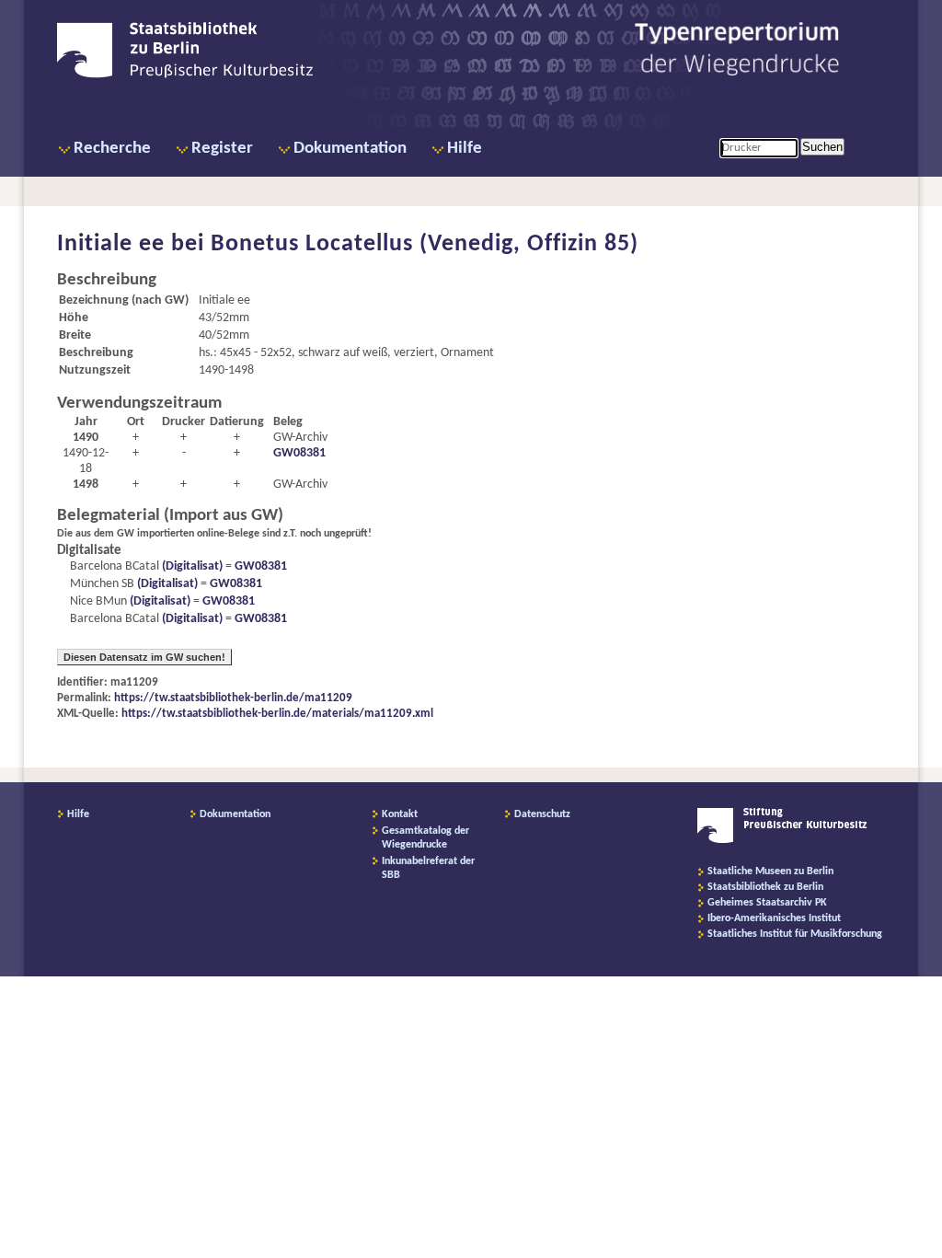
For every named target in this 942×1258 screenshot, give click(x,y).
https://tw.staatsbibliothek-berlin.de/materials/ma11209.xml (277, 714)
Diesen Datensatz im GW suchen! (144, 657)
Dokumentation (350, 148)
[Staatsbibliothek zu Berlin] (185, 75)
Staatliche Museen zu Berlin (770, 871)
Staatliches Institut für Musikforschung (794, 934)
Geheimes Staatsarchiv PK (767, 902)
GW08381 (299, 453)
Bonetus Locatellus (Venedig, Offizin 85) (424, 244)
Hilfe (464, 148)
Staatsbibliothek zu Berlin (765, 887)
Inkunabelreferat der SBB (428, 868)
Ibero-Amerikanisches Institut (774, 918)
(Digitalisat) (191, 566)
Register (222, 148)
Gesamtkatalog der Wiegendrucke (425, 837)
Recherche (112, 148)
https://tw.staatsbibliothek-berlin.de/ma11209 (233, 698)
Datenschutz (542, 814)
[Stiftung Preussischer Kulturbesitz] (782, 840)
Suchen (822, 147)
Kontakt (400, 814)
